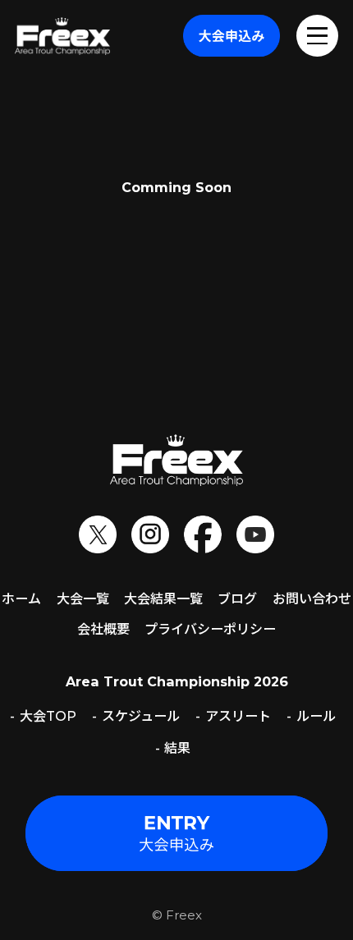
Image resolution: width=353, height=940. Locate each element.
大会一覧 (83, 598)
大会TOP (48, 715)
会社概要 (103, 628)
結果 (177, 748)
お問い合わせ (312, 598)
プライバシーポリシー (210, 628)
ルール (316, 715)
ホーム (21, 598)
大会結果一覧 (163, 598)
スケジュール (141, 715)
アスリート (238, 715)
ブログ (237, 598)
